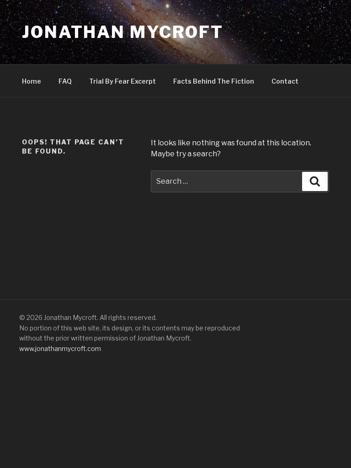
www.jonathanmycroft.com (60, 348)
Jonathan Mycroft (122, 32)
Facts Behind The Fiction (213, 81)
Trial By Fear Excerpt (122, 81)
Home (31, 81)
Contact (284, 81)
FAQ (65, 81)
